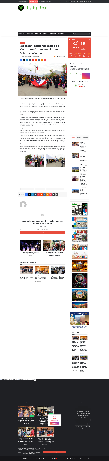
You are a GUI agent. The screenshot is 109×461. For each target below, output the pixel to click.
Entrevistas (30, 33)
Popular (73, 137)
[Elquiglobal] (32, 8)
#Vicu (76, 70)
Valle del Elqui (59, 189)
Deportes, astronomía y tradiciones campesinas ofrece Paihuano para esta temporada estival (26, 440)
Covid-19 (77, 413)
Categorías (61, 33)
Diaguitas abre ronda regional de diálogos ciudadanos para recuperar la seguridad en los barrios (57, 276)
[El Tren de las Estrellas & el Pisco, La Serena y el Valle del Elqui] (75, 169)
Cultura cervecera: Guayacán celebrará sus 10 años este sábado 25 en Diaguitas (83, 146)
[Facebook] (21, 60)
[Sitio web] (28, 204)
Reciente (79, 137)
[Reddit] (36, 60)
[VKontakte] (39, 60)
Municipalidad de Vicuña (80, 419)
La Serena (88, 413)
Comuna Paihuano (87, 409)
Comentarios (85, 137)
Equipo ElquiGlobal (87, 458)
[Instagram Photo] (73, 76)
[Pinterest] (33, 60)
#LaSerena (81, 70)
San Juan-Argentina (79, 426)
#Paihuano (72, 70)
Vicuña (83, 428)
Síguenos (86, 75)
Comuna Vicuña (40, 189)
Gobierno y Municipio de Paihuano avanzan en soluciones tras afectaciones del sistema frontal (26, 276)
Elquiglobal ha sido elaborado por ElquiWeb (47, 458)
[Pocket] (45, 60)
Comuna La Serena (78, 409)
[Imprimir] (57, 194)
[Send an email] (30, 56)
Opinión (45, 33)
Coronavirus (86, 411)
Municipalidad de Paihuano (83, 417)
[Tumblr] (30, 60)
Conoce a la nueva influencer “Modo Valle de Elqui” (83, 192)
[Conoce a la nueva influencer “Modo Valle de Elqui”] (75, 191)
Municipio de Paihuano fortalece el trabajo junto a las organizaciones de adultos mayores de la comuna (41, 277)
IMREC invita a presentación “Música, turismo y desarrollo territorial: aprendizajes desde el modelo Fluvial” (45, 420)
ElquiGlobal (73, 66)
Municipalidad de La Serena (83, 415)
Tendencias (38, 33)
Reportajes (21, 33)
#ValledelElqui (72, 69)
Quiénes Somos (80, 458)
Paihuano (88, 419)
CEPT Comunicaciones (27, 189)
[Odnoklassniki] (42, 60)
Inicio (21, 40)
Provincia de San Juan (83, 424)
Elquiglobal (50, 189)
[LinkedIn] (27, 60)
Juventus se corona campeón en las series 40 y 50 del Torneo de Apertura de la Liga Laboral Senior (83, 365)
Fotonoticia (53, 33)
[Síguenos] (54, 418)
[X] (24, 60)
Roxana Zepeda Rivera (26, 56)
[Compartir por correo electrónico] (53, 194)
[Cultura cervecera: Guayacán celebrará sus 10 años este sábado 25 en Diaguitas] (75, 144)
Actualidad (25, 40)
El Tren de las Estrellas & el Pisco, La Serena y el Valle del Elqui (83, 170)
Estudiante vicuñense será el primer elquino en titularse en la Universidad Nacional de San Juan (83, 181)
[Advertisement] (54, 22)
